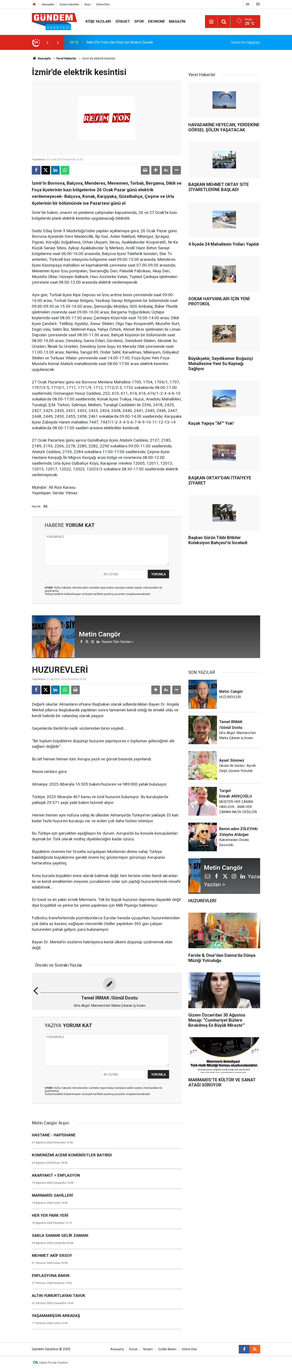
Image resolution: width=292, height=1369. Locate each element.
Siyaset (122, 21)
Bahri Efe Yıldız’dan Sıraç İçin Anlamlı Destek (120, 42)
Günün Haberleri (69, 4)
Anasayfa (44, 58)
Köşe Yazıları (98, 21)
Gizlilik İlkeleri (167, 1349)
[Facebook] (36, 170)
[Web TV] (247, 4)
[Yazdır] (145, 170)
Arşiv (87, 4)
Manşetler (48, 4)
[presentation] (47, 42)
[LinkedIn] (55, 170)
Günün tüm (245, 42)
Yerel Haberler (66, 58)
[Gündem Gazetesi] (54, 21)
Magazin (177, 21)
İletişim (148, 1349)
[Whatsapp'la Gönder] (65, 170)
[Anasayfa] (34, 4)
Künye (133, 1349)
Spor (139, 21)
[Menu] (211, 22)
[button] (155, 170)
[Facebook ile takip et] (244, 1349)
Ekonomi (156, 21)
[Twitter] (45, 170)
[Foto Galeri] (257, 4)
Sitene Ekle (102, 4)
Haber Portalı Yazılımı (53, 1362)
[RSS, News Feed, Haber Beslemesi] (254, 1349)
